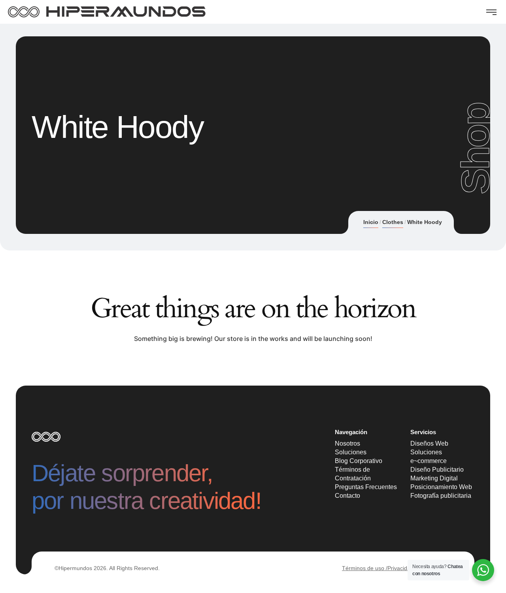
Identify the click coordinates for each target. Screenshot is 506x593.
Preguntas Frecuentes (366, 487)
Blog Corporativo (358, 460)
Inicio (370, 222)
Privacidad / (402, 568)
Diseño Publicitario (437, 469)
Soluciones (350, 452)
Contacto (347, 495)
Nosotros (347, 443)
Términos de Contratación (353, 474)
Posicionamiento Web (441, 487)
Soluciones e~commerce (428, 456)
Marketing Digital (434, 478)
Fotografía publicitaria (440, 495)
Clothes (392, 222)
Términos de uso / (364, 568)
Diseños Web (429, 443)
